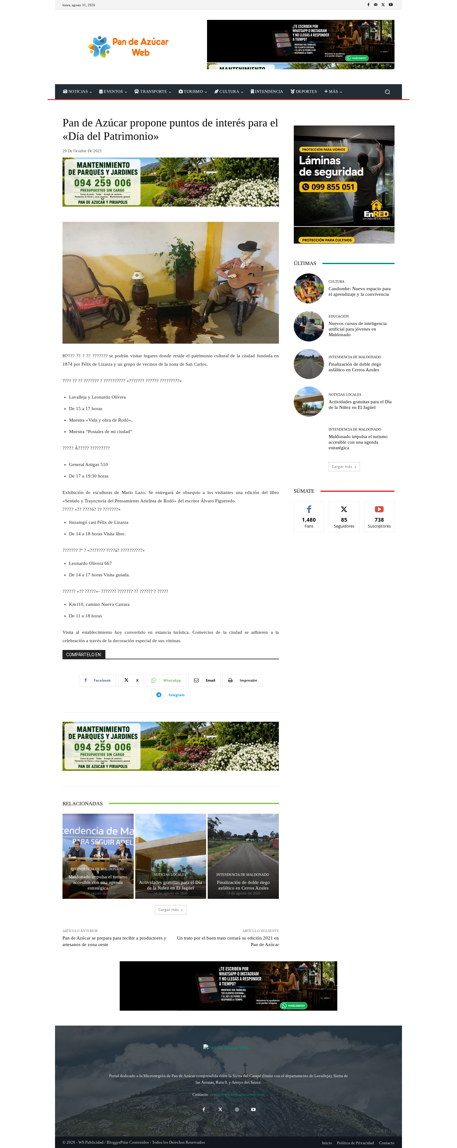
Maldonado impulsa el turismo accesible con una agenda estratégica (97, 882)
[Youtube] (391, 5)
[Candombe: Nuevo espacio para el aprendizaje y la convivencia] (309, 288)
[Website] (237, 1110)
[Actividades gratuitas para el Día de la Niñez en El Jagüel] (170, 856)
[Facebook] (368, 5)
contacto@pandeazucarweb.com (237, 1094)
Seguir (344, 506)
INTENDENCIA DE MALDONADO (97, 869)
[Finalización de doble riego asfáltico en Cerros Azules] (243, 856)
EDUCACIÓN (339, 316)
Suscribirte (379, 506)
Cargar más (168, 909)
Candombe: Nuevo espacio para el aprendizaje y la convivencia (360, 291)
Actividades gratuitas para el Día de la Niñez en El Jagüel (170, 885)
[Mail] (376, 5)
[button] (387, 92)
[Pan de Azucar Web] (127, 47)
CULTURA (336, 281)
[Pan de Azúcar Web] (228, 1052)
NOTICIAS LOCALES (170, 874)
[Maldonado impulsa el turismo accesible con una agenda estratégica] (98, 856)
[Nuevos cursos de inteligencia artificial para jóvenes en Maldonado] (309, 326)
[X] (383, 5)
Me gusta (309, 506)
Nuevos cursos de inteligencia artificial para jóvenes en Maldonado (358, 329)
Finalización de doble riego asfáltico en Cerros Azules (243, 885)
